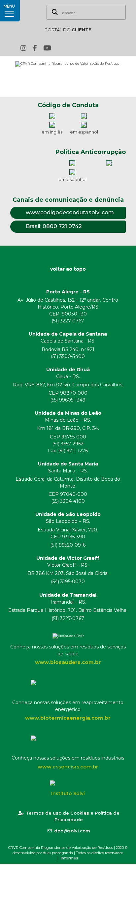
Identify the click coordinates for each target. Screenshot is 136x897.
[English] (88, 48)
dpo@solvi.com (72, 830)
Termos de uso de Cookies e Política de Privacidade (72, 816)
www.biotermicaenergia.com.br (68, 718)
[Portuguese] (98, 48)
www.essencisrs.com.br (68, 766)
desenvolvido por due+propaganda (43, 853)
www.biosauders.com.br (68, 662)
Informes (69, 858)
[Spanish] (108, 48)
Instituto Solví (68, 793)
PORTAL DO (68, 29)
